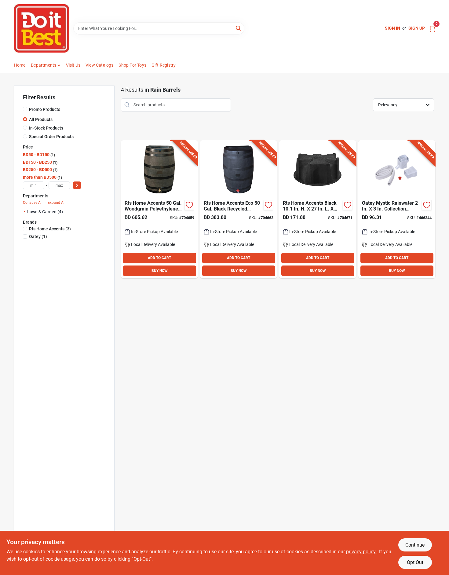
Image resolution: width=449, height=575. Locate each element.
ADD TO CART (159, 258)
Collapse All (32, 202)
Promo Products (44, 109)
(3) (50, 228)
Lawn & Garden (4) (45, 211)
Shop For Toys (132, 65)
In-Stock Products (46, 128)
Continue (415, 545)
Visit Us (73, 65)
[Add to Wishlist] (189, 205)
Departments (43, 65)
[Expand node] (25, 211)
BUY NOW (159, 271)
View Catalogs (100, 65)
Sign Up (416, 28)
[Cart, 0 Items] (432, 28)
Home (20, 65)
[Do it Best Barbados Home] (41, 28)
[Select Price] (77, 185)
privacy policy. (361, 552)
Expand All (56, 202)
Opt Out (415, 562)
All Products (41, 119)
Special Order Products (51, 136)
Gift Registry (163, 65)
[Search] (238, 28)
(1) (38, 236)
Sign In (392, 28)
